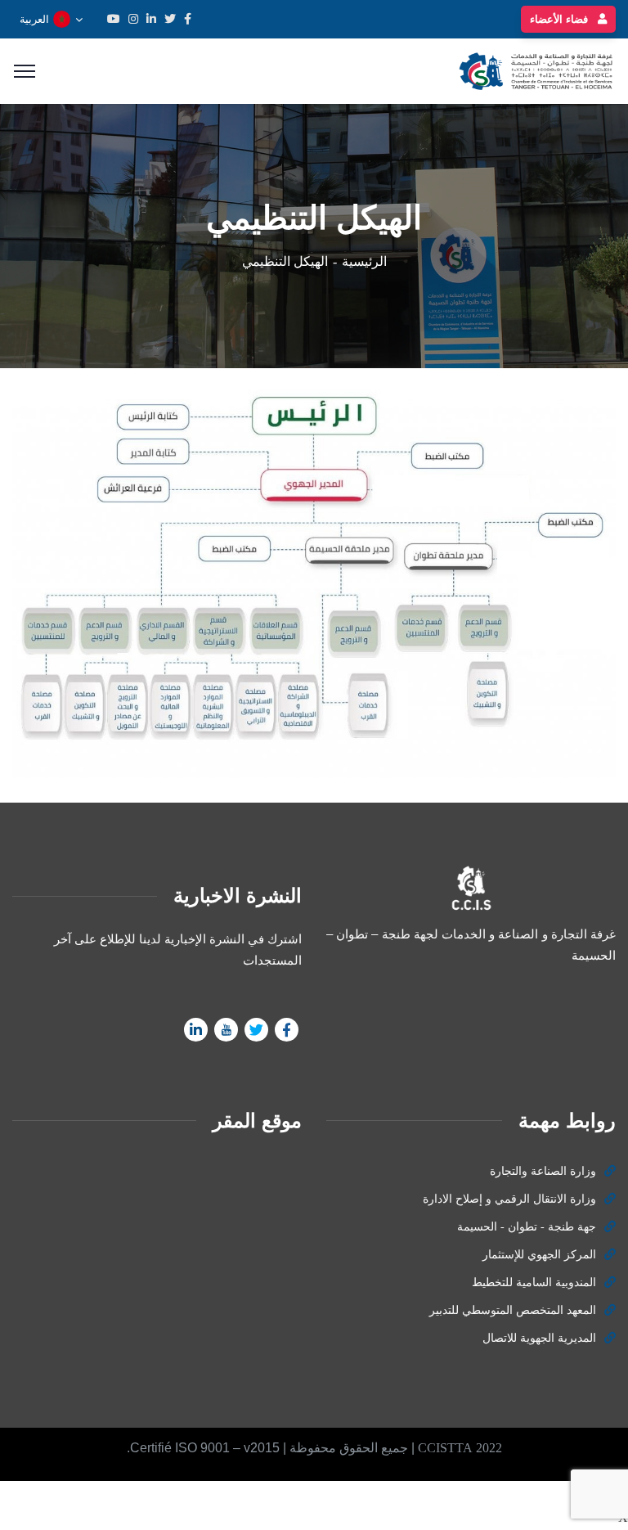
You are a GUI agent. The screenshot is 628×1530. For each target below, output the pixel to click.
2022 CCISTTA (460, 1448)
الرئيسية (364, 261)
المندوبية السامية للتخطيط (534, 1282)
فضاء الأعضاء (560, 19)
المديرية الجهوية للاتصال (539, 1338)
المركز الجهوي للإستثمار (539, 1255)
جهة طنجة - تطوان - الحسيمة (526, 1227)
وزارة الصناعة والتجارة (543, 1171)
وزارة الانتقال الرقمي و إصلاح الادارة (509, 1199)
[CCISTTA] (533, 70)
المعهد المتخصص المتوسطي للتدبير (512, 1310)
